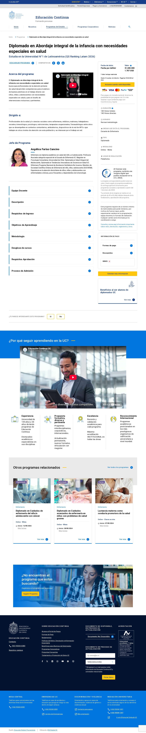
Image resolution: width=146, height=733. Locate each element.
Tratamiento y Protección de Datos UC (55, 655)
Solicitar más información (117, 274)
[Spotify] (68, 661)
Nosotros (32, 27)
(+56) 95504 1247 (116, 713)
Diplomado (21, 482)
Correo (133, 2)
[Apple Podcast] (73, 661)
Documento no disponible (100, 637)
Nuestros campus (16, 650)
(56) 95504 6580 (18, 646)
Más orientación (83, 714)
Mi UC (123, 2)
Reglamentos (47, 637)
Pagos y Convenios (100, 6)
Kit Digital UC (52, 730)
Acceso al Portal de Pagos (51, 631)
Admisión (75, 2)
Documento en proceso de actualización (99, 648)
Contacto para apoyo (85, 709)
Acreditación (125, 626)
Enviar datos (109, 677)
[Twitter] (47, 661)
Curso (101, 482)
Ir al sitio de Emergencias (54, 714)
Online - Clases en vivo (106, 519)
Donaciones (112, 2)
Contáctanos (129, 6)
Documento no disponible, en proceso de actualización (99, 628)
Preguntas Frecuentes (50, 652)
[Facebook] (42, 661)
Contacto (12, 642)
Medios (87, 2)
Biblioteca (98, 2)
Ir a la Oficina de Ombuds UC (127, 717)
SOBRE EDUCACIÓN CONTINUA (55, 626)
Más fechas (22, 528)
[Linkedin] (52, 661)
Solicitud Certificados (66, 6)
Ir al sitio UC (13, 2)
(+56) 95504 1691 (116, 709)
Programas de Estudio (57, 27)
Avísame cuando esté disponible (117, 85)
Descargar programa (22, 63)
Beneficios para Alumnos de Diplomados (56, 646)
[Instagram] (57, 661)
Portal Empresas (83, 6)
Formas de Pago (48, 634)
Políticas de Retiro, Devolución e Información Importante (58, 642)
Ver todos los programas (120, 467)
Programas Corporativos (88, 27)
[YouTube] (63, 661)
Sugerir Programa (30, 594)
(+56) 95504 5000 (51, 709)
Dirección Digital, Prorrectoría (24, 730)
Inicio (16, 27)
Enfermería (20, 507)
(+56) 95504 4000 (18, 707)
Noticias (111, 27)
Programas (21, 37)
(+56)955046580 (116, 6)
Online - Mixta (106, 150)
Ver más (129, 300)
